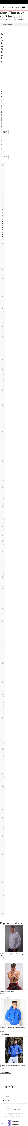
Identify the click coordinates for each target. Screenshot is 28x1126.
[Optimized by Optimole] (2, 1123)
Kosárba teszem (5, 157)
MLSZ (24, 1116)
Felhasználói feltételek (8, 1116)
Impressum (18, 1116)
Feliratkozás (6, 1100)
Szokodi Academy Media (4, 732)
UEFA (14, 1117)
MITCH (4, 529)
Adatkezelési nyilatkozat (14, 1114)
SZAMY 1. (4, 687)
